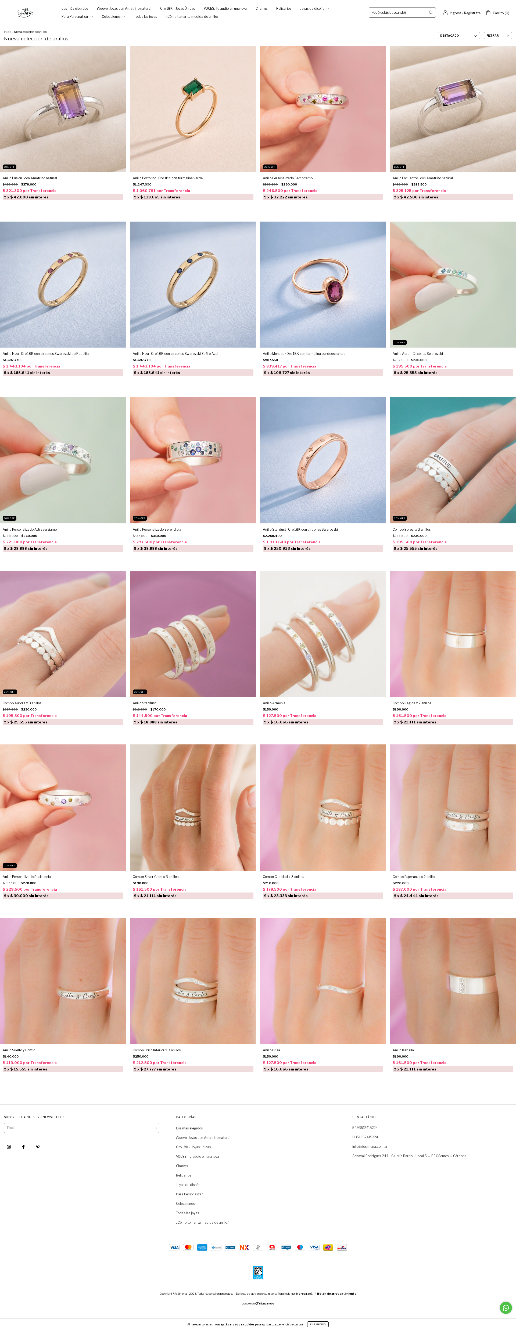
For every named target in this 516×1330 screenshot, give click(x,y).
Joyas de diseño (312, 8)
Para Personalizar (75, 17)
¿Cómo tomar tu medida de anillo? (192, 17)
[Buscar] (430, 12)
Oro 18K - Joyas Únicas (177, 8)
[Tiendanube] (258, 1304)
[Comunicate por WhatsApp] (506, 1308)
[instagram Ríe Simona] (9, 1147)
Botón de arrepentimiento (336, 1293)
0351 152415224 (365, 1137)
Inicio (7, 31)
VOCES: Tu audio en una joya (225, 8)
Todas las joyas (145, 17)
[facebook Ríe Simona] (24, 1147)
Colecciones (111, 17)
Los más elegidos (75, 8)
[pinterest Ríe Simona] (38, 1147)
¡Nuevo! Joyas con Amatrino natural (124, 8)
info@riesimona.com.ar (370, 1146)
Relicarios (283, 8)
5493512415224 (365, 1128)
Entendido (318, 1324)
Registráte (472, 13)
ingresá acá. (304, 1293)
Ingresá (455, 13)
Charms (261, 8)
